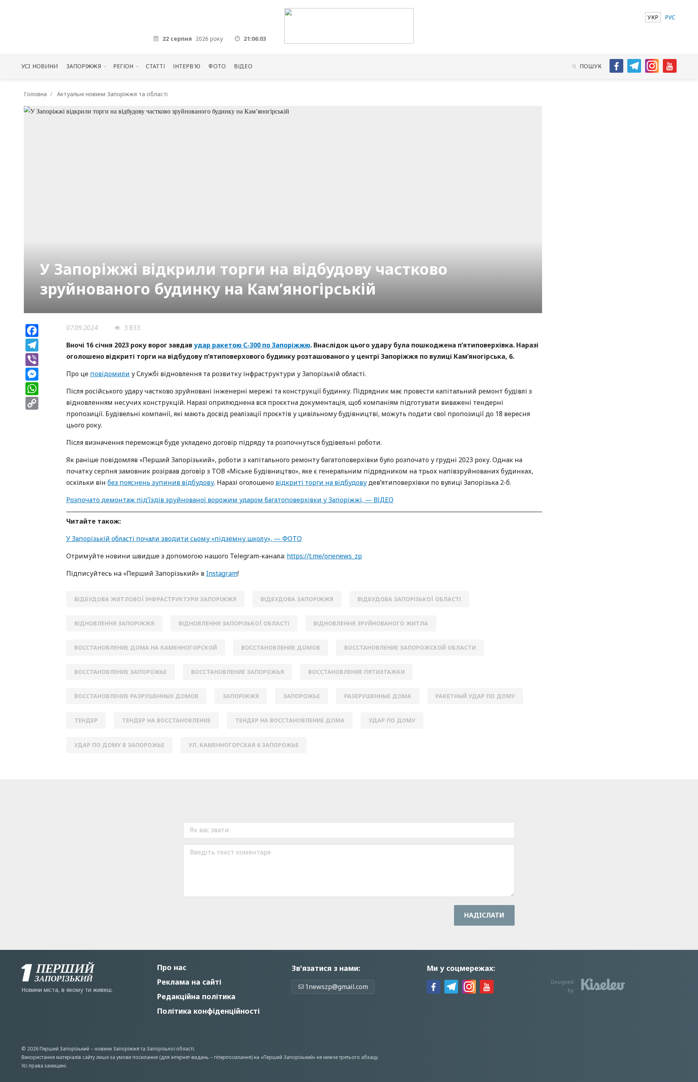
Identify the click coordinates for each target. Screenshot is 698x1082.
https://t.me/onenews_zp (324, 556)
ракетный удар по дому (475, 696)
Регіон (123, 66)
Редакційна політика (196, 996)
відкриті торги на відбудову (321, 482)
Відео (243, 66)
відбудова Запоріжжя (297, 599)
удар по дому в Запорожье (119, 745)
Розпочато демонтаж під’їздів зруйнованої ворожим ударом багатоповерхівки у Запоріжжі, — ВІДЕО (229, 499)
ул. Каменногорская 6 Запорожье (244, 745)
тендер (86, 720)
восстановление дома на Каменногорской (145, 647)
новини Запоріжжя (117, 1048)
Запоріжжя (83, 66)
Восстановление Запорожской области (410, 647)
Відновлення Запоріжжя (114, 623)
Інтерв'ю (186, 66)
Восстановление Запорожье (120, 672)
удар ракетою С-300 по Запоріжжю (252, 345)
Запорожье (301, 696)
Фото (217, 66)
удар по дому (392, 720)
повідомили (110, 373)
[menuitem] (653, 17)
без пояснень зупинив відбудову (160, 482)
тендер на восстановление (166, 720)
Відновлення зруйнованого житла (370, 623)
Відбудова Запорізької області (409, 599)
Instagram (222, 573)
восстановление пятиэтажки (356, 672)
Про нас (171, 967)
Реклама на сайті (189, 982)
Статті (155, 66)
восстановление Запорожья (237, 672)
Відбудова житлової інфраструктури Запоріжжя (155, 599)
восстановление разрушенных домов (136, 696)
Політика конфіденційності (208, 1011)
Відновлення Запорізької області (234, 623)
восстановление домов (280, 647)
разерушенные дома (377, 696)
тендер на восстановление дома (290, 720)
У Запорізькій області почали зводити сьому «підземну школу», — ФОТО (184, 538)
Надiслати (484, 915)
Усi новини (39, 66)
